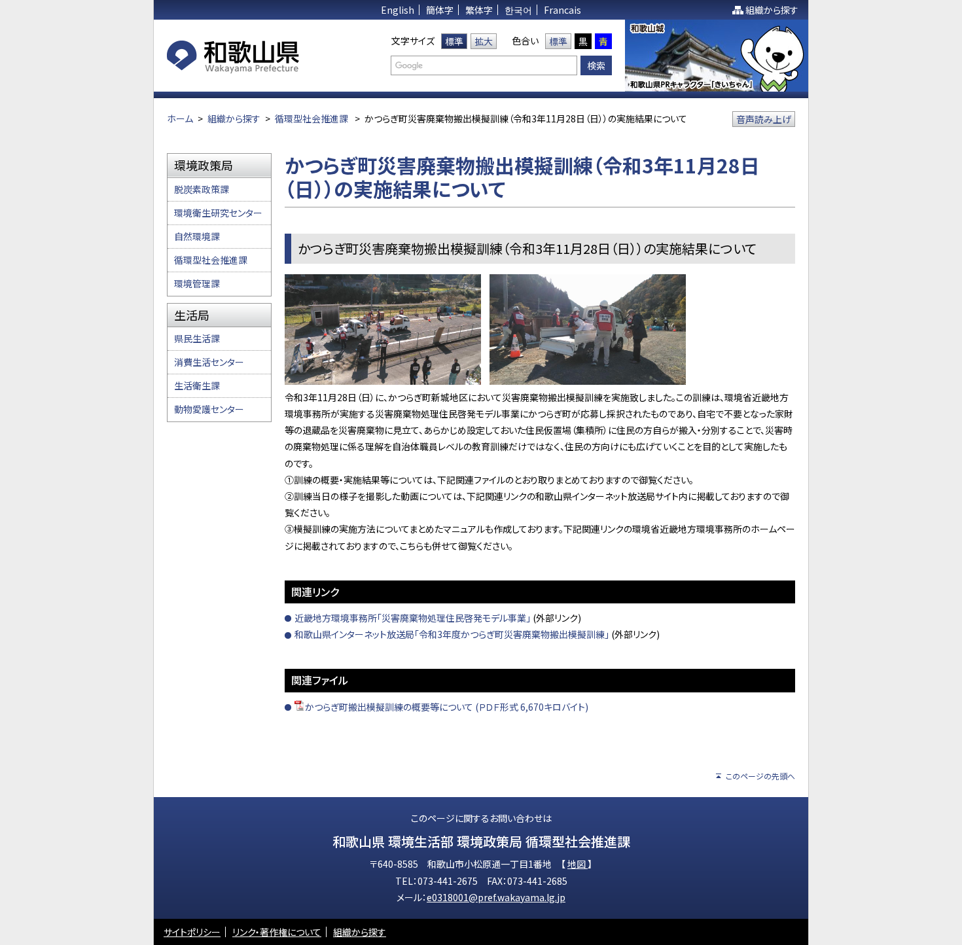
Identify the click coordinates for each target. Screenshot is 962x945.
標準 (454, 41)
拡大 (483, 41)
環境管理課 (197, 283)
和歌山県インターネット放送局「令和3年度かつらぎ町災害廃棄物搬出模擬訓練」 (451, 634)
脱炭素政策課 (201, 189)
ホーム (180, 118)
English (397, 9)
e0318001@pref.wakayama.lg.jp (496, 897)
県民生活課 (197, 338)
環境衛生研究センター (218, 212)
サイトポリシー (192, 931)
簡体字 (440, 9)
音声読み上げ (763, 119)
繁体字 (479, 9)
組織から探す (771, 9)
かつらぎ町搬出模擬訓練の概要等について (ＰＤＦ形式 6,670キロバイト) (446, 706)
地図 (577, 863)
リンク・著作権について (276, 931)
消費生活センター (209, 361)
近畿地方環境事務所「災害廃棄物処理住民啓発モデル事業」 (412, 617)
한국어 (518, 9)
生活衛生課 (197, 385)
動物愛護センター (209, 409)
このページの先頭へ (760, 775)
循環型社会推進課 (311, 118)
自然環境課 (197, 236)
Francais (562, 9)
